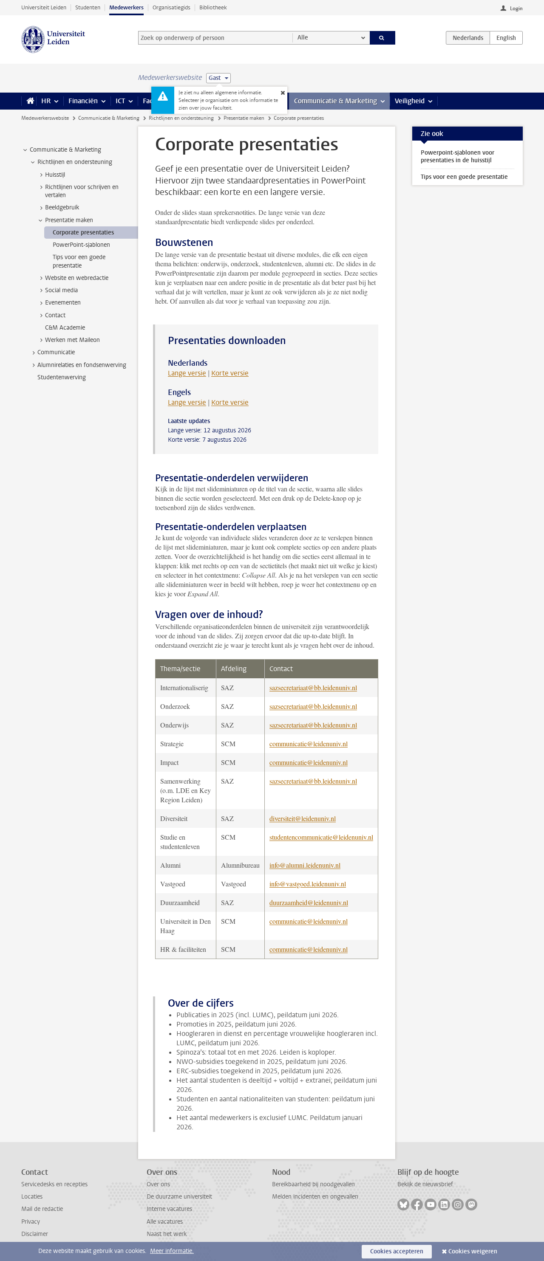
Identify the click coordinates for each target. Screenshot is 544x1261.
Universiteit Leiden (43, 7)
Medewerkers (126, 7)
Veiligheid (410, 100)
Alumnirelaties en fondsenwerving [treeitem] (81, 365)
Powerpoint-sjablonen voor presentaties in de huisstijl (457, 156)
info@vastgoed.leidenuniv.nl (307, 883)
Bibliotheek (213, 7)
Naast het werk (167, 1234)
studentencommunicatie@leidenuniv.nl (321, 836)
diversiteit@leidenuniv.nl (302, 818)
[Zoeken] (383, 38)
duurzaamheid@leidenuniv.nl (308, 902)
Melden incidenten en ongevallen (315, 1197)
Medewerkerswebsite (45, 118)
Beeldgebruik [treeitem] (62, 207)
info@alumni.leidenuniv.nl (304, 864)
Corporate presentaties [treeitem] (83, 233)
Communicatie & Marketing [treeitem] (65, 150)
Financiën (83, 100)
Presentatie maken (244, 118)
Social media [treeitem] (61, 290)
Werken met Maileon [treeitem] (72, 340)
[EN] (506, 38)
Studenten (87, 7)
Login (516, 8)
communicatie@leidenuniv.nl (308, 743)
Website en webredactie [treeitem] (76, 278)
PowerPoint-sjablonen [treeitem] (81, 245)
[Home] (28, 101)
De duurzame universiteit (179, 1197)
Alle (303, 38)
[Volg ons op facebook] (417, 1204)
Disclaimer (34, 1234)
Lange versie (187, 373)
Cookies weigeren (472, 1251)
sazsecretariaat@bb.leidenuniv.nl (313, 687)
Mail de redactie (42, 1209)
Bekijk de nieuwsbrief (425, 1184)
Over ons (158, 1184)
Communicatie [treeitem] (56, 352)
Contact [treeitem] (55, 315)
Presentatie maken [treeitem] (69, 220)
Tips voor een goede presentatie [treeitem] (79, 261)
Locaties (31, 1197)
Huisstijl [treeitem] (55, 175)
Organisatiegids (171, 7)
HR (46, 100)
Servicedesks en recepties (54, 1184)
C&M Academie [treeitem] (65, 328)
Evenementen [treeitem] (63, 303)
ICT (120, 100)
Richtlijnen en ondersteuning (181, 118)
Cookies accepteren (396, 1251)
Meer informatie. (172, 1251)
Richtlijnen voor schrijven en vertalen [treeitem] (82, 191)
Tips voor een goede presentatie (464, 177)
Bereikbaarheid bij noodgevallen (313, 1184)
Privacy (30, 1222)
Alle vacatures (165, 1222)
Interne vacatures (169, 1209)
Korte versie (230, 373)
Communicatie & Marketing (335, 100)
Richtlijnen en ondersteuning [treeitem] (74, 162)
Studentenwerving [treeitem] (61, 377)
